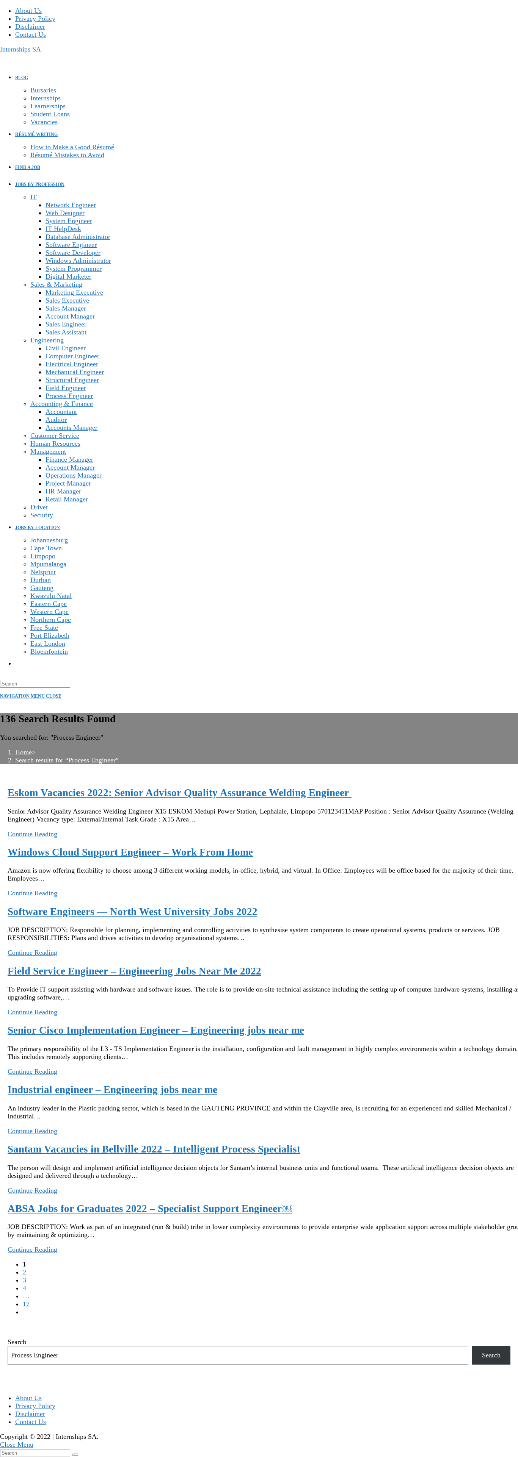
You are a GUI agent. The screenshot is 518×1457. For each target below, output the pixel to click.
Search (17, 1342)
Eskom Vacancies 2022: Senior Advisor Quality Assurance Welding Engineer (180, 792)
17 (26, 1304)
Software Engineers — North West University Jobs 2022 (132, 911)
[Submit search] (75, 1455)
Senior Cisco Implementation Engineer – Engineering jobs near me (156, 1030)
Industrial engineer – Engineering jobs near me (112, 1089)
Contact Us (30, 34)
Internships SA (20, 49)
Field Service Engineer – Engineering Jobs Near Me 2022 (134, 971)
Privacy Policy (35, 18)
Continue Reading (32, 834)
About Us (28, 10)
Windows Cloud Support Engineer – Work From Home (130, 852)
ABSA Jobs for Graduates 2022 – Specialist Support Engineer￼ (150, 1208)
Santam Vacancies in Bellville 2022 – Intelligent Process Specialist (154, 1149)
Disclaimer (30, 26)
